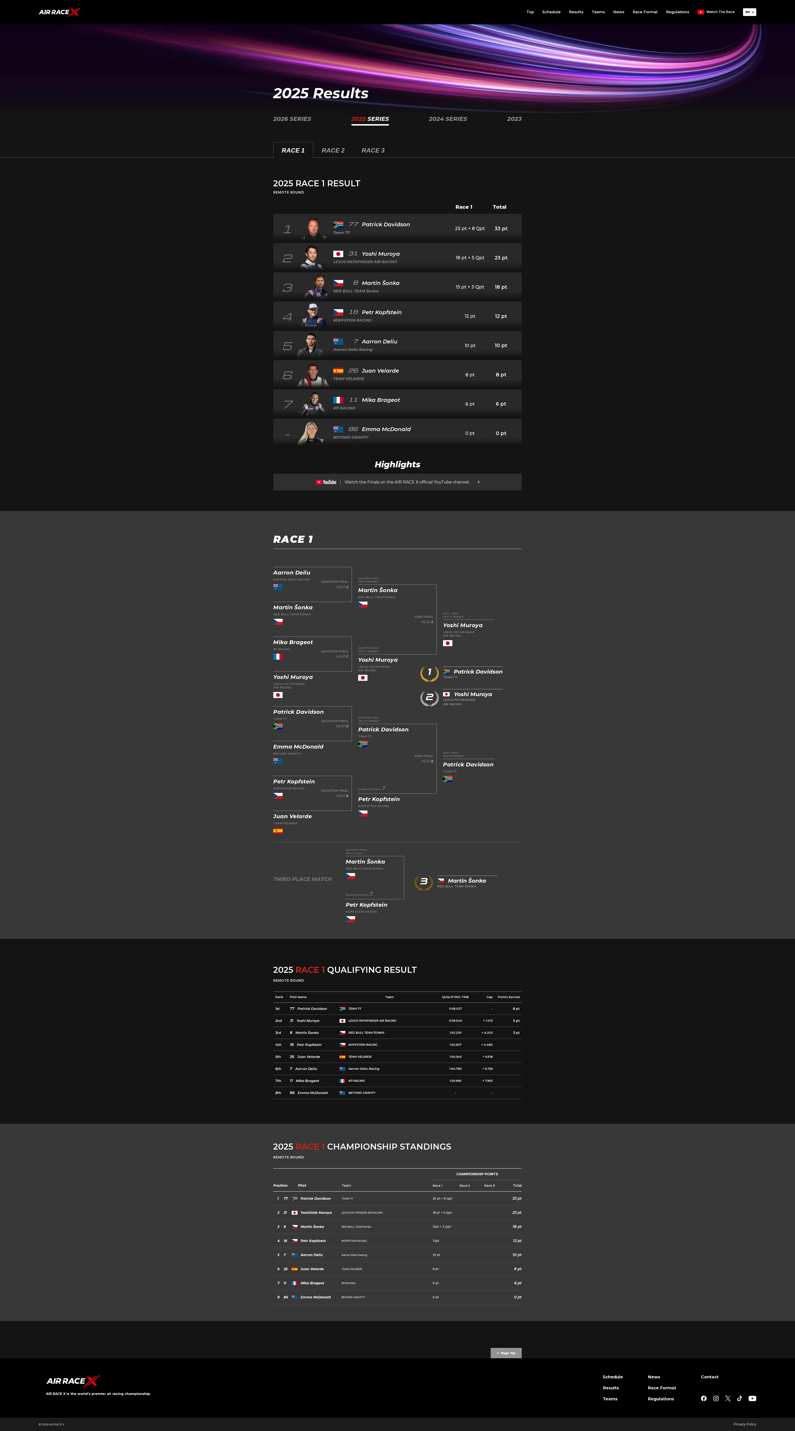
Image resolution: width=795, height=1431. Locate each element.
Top (530, 12)
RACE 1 (293, 150)
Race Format (645, 12)
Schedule (551, 12)
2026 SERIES (292, 118)
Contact (710, 1377)
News (618, 12)
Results (576, 12)
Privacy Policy (745, 1424)
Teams (598, 12)
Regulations (677, 12)
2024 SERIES (448, 118)
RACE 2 (333, 150)
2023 (514, 118)
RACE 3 (373, 150)
